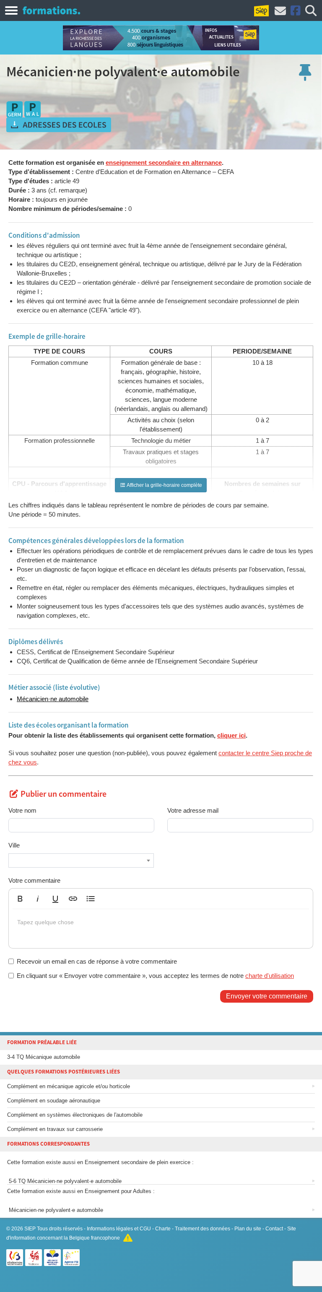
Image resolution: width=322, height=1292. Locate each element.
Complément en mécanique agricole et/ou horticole (68, 1086)
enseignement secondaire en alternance (164, 162)
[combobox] (81, 860)
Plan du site (247, 1229)
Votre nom (22, 810)
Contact (274, 1229)
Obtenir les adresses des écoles (58, 125)
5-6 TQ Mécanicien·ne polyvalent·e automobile (64, 1181)
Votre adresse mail (192, 810)
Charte (163, 1229)
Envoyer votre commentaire (266, 996)
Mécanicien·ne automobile (52, 698)
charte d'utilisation (269, 975)
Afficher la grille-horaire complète (164, 485)
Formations (51, 10)
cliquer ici (231, 735)
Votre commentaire (34, 880)
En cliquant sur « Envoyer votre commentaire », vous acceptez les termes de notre (155, 975)
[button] (20, 898)
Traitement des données (202, 1229)
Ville (14, 845)
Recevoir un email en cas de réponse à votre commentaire (97, 961)
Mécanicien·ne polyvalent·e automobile (55, 1210)
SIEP (30, 1229)
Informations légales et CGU (119, 1229)
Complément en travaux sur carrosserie (55, 1129)
